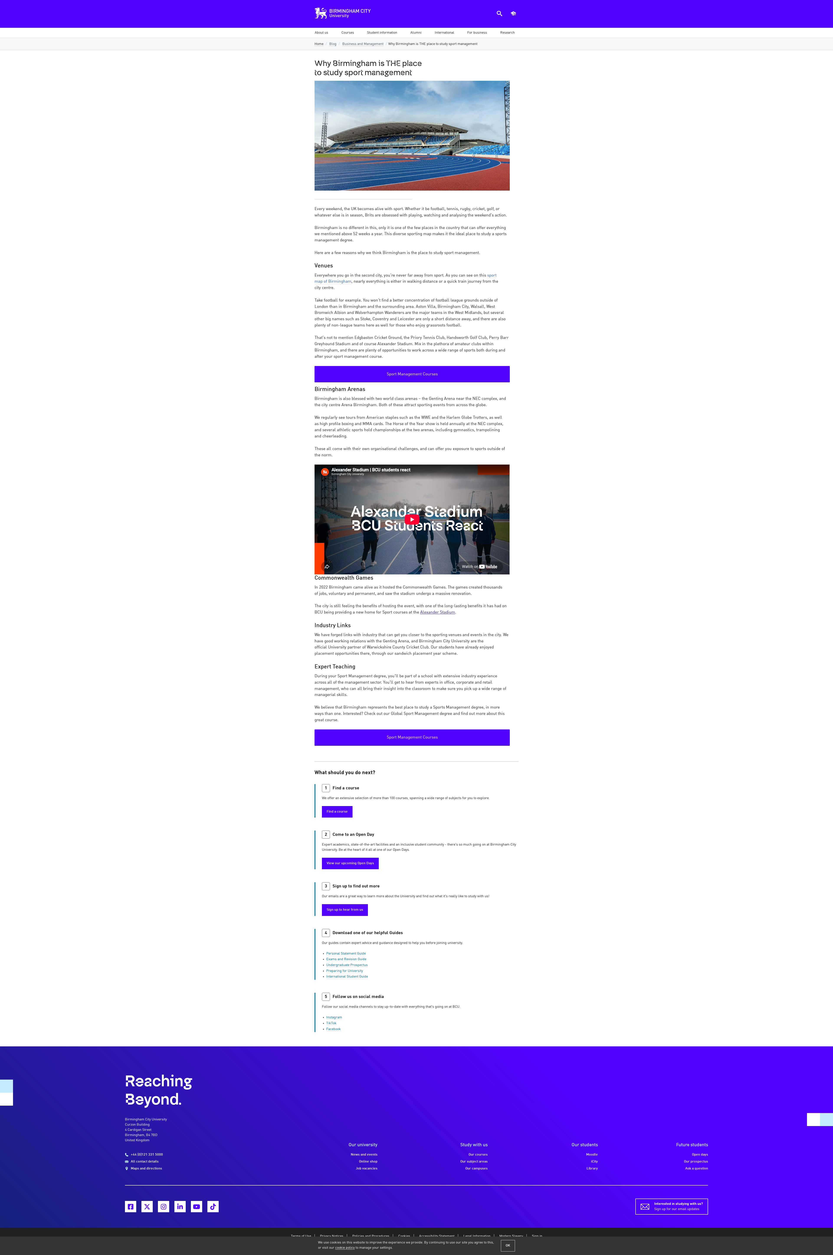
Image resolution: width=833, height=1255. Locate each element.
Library (592, 1168)
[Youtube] (196, 1206)
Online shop (368, 1161)
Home (319, 44)
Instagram (334, 1017)
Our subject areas (474, 1161)
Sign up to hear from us (345, 910)
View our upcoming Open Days (350, 863)
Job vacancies (366, 1168)
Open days (700, 1154)
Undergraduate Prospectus (347, 965)
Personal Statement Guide (346, 953)
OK (508, 1245)
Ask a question (696, 1168)
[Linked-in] (180, 1206)
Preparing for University (344, 971)
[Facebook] (130, 1206)
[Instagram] (163, 1206)
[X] (147, 1206)
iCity (594, 1161)
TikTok (331, 1023)
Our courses (478, 1154)
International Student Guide (347, 976)
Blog (332, 44)
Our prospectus (696, 1161)
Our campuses (476, 1168)
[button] (321, 33)
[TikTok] (213, 1206)
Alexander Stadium (437, 612)
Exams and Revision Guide (346, 959)
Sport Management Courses (412, 374)
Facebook (333, 1029)
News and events (364, 1154)
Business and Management (363, 44)
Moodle (592, 1154)
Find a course (337, 811)
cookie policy (345, 1248)
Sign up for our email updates (678, 1206)
